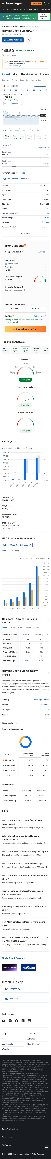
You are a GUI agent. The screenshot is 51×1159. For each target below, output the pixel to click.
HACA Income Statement (17, 538)
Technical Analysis (13, 341)
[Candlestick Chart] (4, 86)
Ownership (24, 80)
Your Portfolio (7, 1044)
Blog (4, 1034)
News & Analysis (29, 74)
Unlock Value (41, 147)
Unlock (27, 660)
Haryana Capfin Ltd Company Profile (20, 672)
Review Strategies (16, 66)
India (47, 715)
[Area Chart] (8, 86)
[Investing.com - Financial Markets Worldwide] (14, 3)
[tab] (15, 350)
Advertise (31, 1039)
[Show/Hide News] (16, 86)
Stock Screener (18, 10)
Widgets (5, 1049)
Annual (5, 551)
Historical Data (36, 80)
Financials (45, 74)
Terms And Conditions (10, 1129)
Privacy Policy (7, 1137)
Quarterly (15, 551)
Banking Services (41, 699)
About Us (31, 1034)
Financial (45, 705)
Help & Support (33, 1044)
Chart (15, 74)
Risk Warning (6, 1145)
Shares (5, 10)
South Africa (32, 10)
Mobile (5, 1039)
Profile (14, 80)
